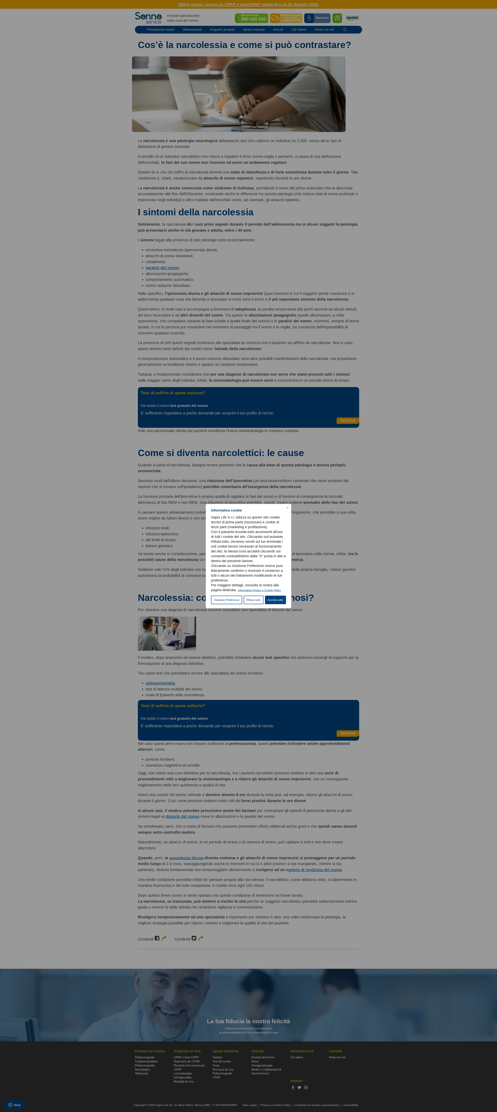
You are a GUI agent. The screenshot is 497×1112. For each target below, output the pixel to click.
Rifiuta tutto (254, 599)
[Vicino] (287, 507)
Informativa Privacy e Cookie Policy (259, 590)
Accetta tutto (275, 599)
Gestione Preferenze (226, 599)
